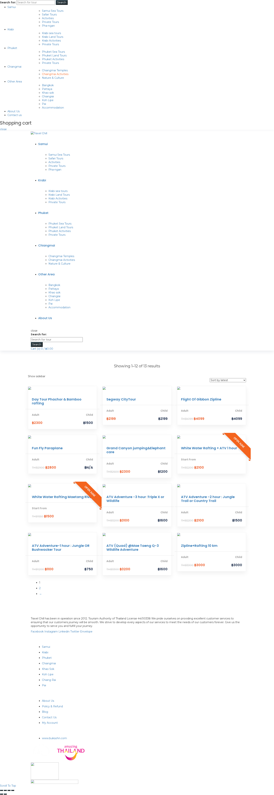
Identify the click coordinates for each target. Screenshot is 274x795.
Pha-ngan (48, 25)
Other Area (14, 81)
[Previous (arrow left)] (1, 794)
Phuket (12, 48)
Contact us (14, 115)
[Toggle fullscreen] (8, 790)
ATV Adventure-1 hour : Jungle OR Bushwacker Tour (60, 547)
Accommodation (53, 107)
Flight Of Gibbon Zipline (201, 399)
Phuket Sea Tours (53, 51)
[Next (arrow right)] (5, 794)
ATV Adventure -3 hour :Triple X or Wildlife (135, 499)
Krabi (10, 29)
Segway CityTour (121, 399)
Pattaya (47, 89)
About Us (13, 111)
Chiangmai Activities (55, 74)
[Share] (5, 790)
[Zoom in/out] (12, 790)
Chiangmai (14, 66)
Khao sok (48, 92)
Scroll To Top (8, 785)
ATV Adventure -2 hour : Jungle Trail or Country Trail (208, 499)
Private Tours (50, 22)
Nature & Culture (53, 78)
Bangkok (48, 85)
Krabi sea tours (51, 33)
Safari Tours (49, 14)
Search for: (8, 2)
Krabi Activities (51, 40)
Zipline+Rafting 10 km (199, 545)
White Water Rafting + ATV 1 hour (209, 448)
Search (61, 2)
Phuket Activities (53, 59)
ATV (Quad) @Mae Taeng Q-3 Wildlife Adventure (132, 547)
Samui (11, 7)
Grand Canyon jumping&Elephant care (136, 450)
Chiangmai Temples (55, 70)
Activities (48, 18)
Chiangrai (48, 96)
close (3, 129)
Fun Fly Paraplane (47, 448)
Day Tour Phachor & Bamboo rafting (56, 401)
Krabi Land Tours (52, 37)
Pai (44, 104)
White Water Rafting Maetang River (62, 497)
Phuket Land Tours (54, 55)
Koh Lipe (47, 100)
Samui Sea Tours (52, 10)
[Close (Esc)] (1, 790)
